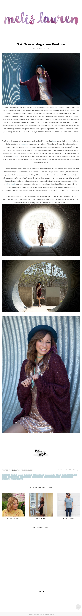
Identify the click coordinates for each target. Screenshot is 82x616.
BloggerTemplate (50, 614)
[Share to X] (70, 469)
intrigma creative (69, 475)
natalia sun (13, 477)
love (4, 477)
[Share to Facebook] (66, 469)
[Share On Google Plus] (78, 469)
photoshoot (25, 477)
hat (58, 475)
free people (11, 184)
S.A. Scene (24, 144)
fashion (28, 475)
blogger (6, 475)
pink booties (37, 477)
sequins (6, 479)
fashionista (38, 475)
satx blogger (67, 477)
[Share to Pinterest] (74, 469)
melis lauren (36, 614)
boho (14, 475)
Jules (54, 141)
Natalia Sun (16, 156)
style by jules (16, 479)
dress (20, 475)
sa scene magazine (52, 477)
